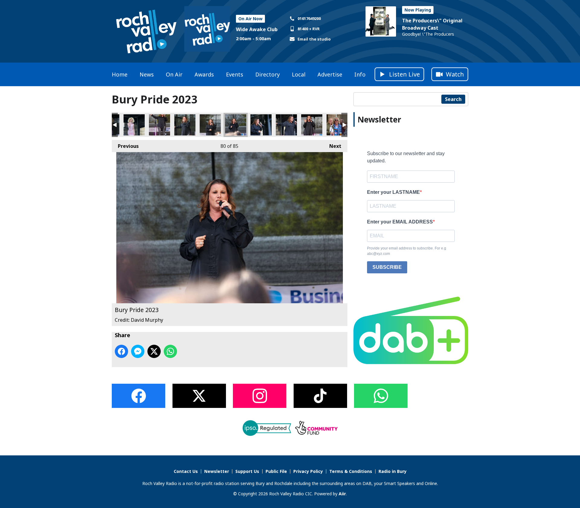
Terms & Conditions (350, 471)
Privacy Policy (308, 471)
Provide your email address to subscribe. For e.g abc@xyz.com (406, 251)
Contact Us (186, 471)
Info (360, 74)
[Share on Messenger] (137, 351)
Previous (125, 146)
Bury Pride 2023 (134, 124)
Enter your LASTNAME (393, 192)
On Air (174, 74)
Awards (204, 74)
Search (453, 99)
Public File (276, 471)
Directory (267, 74)
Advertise (329, 74)
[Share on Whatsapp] (170, 351)
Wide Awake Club (257, 29)
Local (298, 74)
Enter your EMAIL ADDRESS (400, 221)
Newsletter (216, 471)
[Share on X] (154, 351)
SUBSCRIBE (387, 267)
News (147, 74)
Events (234, 74)
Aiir (342, 494)
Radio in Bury (393, 471)
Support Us (247, 471)
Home (119, 74)
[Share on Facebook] (121, 351)
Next (332, 146)
